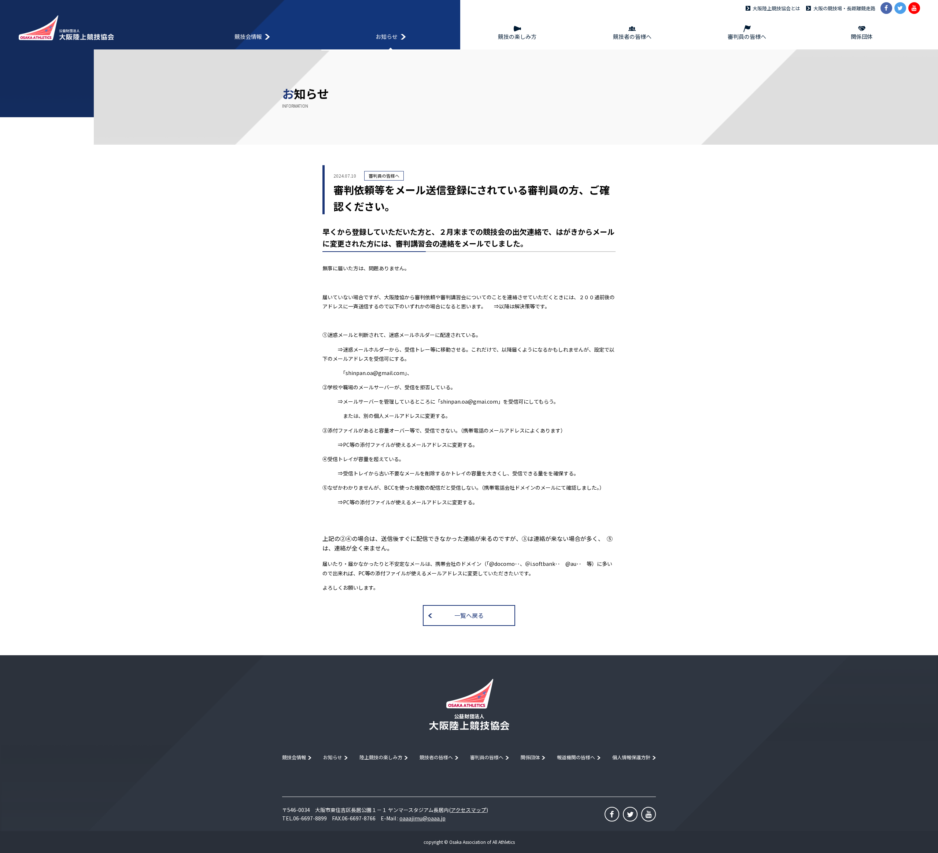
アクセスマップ (468, 809)
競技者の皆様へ (436, 757)
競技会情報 (294, 757)
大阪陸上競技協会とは (776, 8)
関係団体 (530, 757)
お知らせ (332, 757)
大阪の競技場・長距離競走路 (844, 8)
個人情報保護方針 (631, 757)
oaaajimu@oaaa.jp (422, 818)
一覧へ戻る (469, 615)
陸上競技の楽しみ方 (380, 757)
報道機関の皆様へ (576, 757)
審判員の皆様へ (486, 757)
